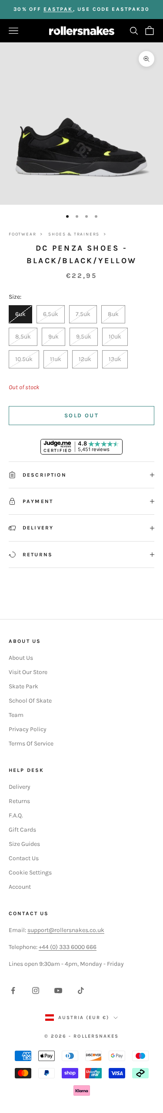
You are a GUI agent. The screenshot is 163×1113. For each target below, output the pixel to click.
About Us (21, 657)
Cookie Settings (30, 872)
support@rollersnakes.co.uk (65, 930)
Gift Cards (22, 829)
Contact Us (24, 858)
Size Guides (24, 844)
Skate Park (23, 686)
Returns (19, 801)
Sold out (81, 415)
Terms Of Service (31, 743)
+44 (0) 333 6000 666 (67, 947)
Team (16, 715)
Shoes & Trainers (74, 234)
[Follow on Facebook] (13, 990)
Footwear (22, 234)
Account (20, 886)
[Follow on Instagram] (35, 990)
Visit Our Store (28, 672)
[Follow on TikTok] (81, 990)
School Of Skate (30, 700)
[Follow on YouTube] (58, 990)
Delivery (19, 786)
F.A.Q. (16, 815)
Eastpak (58, 9)
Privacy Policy (28, 729)
